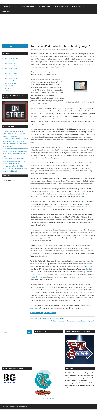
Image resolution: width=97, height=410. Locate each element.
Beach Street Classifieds (12, 61)
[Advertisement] (49, 30)
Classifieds (6, 6)
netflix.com (82, 292)
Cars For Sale (9, 86)
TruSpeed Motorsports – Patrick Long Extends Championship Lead (72, 321)
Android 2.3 (34, 313)
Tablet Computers (50, 313)
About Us (5, 11)
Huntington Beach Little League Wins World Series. (47, 318)
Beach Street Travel (11, 78)
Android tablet (35, 308)
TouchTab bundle (36, 277)
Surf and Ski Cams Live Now (24, 6)
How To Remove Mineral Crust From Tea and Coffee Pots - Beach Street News (15, 141)
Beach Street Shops (11, 73)
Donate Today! (15, 46)
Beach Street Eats (10, 66)
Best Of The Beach (10, 83)
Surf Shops (8, 88)
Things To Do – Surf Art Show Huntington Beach (15, 153)
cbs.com (81, 197)
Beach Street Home (11, 68)
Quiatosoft (52, 238)
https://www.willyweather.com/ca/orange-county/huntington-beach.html (44, 356)
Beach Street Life (78, 6)
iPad (86, 305)
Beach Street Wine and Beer (13, 81)
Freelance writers (50, 49)
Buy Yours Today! (48, 398)
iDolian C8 (33, 274)
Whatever (8, 91)
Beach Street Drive (44, 6)
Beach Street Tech (61, 6)
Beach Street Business (66, 49)
